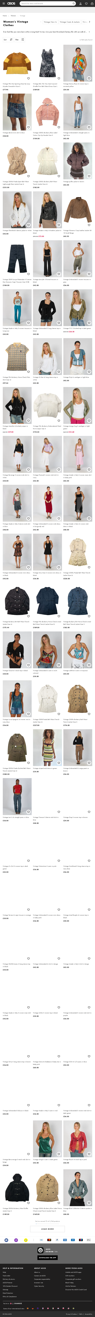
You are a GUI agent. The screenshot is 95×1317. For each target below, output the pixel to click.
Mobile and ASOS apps (73, 1272)
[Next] (89, 22)
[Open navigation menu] (3, 3)
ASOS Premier (7, 1283)
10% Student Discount (10, 1286)
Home (5, 16)
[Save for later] (28, 78)
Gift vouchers (69, 1276)
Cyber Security (39, 1286)
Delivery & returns (9, 1279)
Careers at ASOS (40, 1276)
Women (13, 16)
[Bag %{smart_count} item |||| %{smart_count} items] (92, 3)
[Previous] (40, 22)
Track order (6, 1276)
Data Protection (8, 1293)
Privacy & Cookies (71, 1314)
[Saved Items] (86, 3)
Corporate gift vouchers (73, 1279)
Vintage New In (50, 22)
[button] (27, 1308)
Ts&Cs (81, 1314)
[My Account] (80, 3)
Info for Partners (70, 1286)
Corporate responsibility (42, 1279)
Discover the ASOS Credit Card (76, 1290)
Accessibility (88, 1314)
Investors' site (38, 1283)
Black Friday (69, 1283)
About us (37, 1272)
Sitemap (5, 1290)
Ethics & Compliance (10, 1296)
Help (4, 1272)
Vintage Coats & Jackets (70, 22)
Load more (47, 1229)
